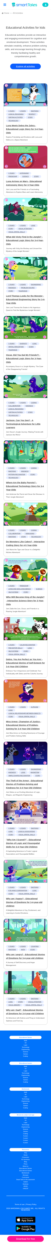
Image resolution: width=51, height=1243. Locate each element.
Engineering (36, 284)
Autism (25, 1182)
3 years (11, 111)
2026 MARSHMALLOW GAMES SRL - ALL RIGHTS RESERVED (25, 1209)
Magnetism (35, 772)
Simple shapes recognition (19, 775)
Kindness (12, 288)
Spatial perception (16, 347)
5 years (23, 402)
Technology (13, 121)
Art (25, 1043)
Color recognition (27, 645)
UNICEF (25, 1188)
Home (26, 1155)
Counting (35, 946)
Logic (33, 225)
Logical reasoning (15, 114)
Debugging (30, 533)
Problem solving (28, 288)
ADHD (25, 1186)
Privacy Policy (31, 1204)
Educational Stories (25, 1168)
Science (25, 176)
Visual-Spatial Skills (16, 232)
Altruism (34, 707)
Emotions (34, 111)
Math (23, 949)
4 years (23, 111)
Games (25, 1080)
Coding (34, 402)
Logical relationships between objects (24, 713)
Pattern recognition (16, 474)
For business (25, 1159)
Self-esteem (13, 592)
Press (25, 1164)
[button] (5, 4)
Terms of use (19, 1204)
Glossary (25, 1175)
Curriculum (25, 1177)
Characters (25, 1157)
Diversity (23, 343)
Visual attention (25, 229)
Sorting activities (15, 117)
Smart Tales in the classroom (25, 1179)
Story (30, 117)
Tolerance (23, 291)
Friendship (12, 176)
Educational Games (25, 1171)
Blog (25, 1162)
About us (25, 1166)
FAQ (25, 1153)
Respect (32, 114)
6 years (25, 1142)
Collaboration (14, 406)
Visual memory (14, 1005)
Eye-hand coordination (17, 890)
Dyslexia (25, 1184)
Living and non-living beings (19, 589)
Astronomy (24, 173)
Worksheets (25, 1173)
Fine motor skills (15, 648)
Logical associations (26, 831)
